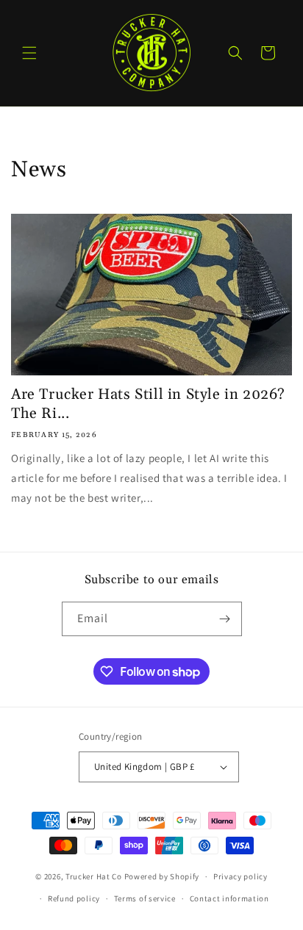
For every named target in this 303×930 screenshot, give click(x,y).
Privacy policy (240, 876)
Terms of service (145, 898)
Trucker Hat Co (93, 876)
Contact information (229, 898)
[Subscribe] (225, 619)
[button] (29, 53)
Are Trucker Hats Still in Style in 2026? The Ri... (148, 404)
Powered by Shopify (162, 876)
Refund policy (74, 898)
